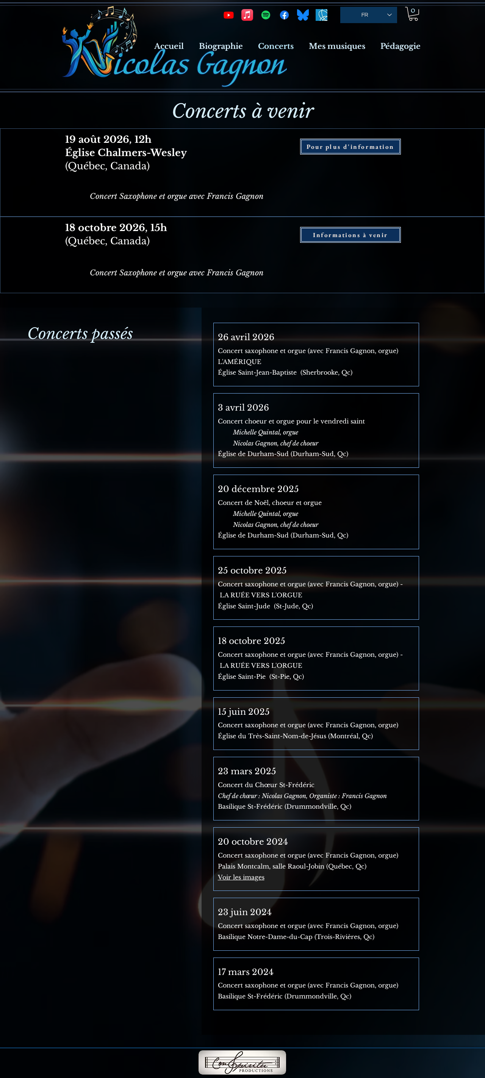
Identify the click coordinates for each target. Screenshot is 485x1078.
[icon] (321, 15)
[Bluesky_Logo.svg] (303, 15)
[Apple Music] (247, 15)
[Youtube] (229, 15)
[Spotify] (266, 15)
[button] (413, 14)
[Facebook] (284, 15)
